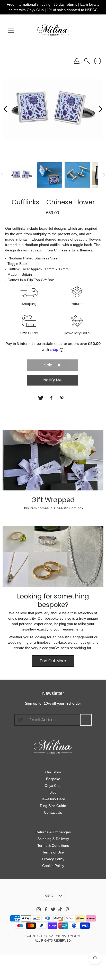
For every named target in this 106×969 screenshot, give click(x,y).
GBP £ (49, 896)
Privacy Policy (53, 859)
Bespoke (53, 779)
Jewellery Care (53, 799)
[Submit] (86, 720)
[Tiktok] (60, 909)
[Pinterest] (62, 398)
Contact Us (53, 812)
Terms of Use (53, 852)
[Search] (87, 61)
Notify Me (52, 380)
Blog (53, 792)
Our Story (53, 772)
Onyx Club (53, 785)
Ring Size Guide (53, 806)
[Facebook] (52, 398)
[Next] (98, 109)
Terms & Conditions (53, 845)
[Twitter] (41, 398)
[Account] (77, 61)
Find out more (53, 661)
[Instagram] (38, 909)
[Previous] (8, 109)
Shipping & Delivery (53, 839)
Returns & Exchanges (53, 832)
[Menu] (10, 30)
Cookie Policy (53, 866)
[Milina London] (53, 30)
